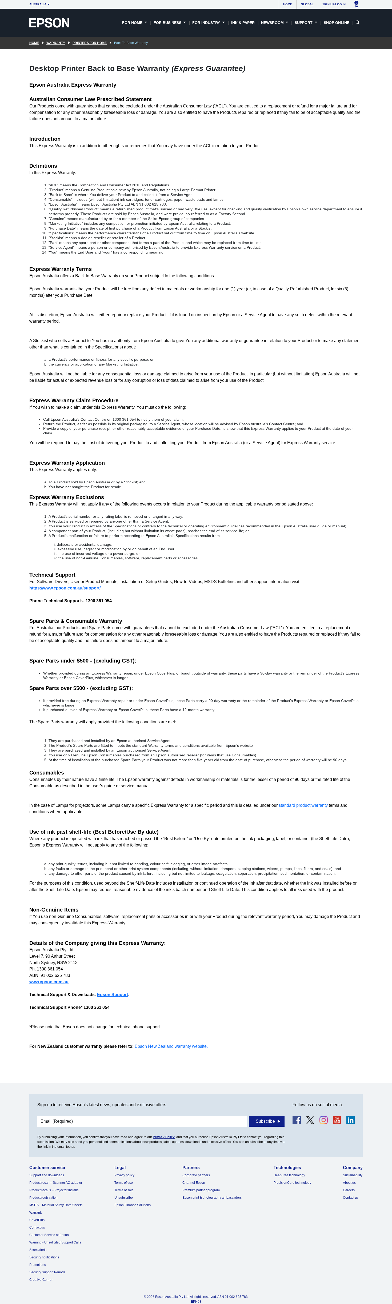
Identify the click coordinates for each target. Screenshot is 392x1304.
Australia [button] (37, 4)
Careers (349, 1190)
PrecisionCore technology (292, 1183)
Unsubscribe (123, 1197)
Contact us (37, 1227)
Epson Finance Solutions (132, 1205)
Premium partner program (201, 1190)
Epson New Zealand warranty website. (171, 1046)
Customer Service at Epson (49, 1235)
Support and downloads (46, 1175)
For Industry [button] (206, 23)
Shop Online (336, 23)
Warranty (55, 43)
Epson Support (112, 994)
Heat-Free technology (289, 1175)
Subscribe (265, 1121)
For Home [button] (132, 23)
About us (349, 1183)
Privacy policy (124, 1175)
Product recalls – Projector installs (53, 1190)
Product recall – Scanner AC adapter (55, 1183)
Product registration (43, 1197)
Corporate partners (196, 1175)
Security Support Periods (47, 1272)
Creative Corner (41, 1280)
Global (307, 4)
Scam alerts (37, 1250)
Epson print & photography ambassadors (212, 1197)
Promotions (37, 1265)
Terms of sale (124, 1190)
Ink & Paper (243, 23)
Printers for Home (90, 43)
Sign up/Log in (334, 4)
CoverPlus (37, 1220)
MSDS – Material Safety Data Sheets (55, 1205)
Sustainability (352, 1175)
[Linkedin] (350, 1120)
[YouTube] (337, 1120)
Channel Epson (193, 1183)
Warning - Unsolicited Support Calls (55, 1242)
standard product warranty (303, 805)
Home (287, 4)
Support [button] (304, 23)
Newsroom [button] (273, 23)
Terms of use (123, 1183)
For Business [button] (168, 23)
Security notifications (44, 1257)
